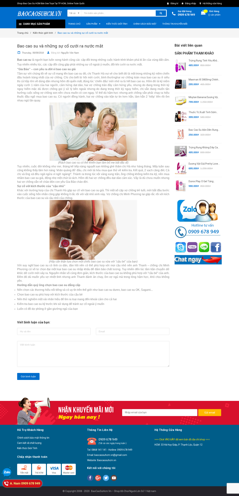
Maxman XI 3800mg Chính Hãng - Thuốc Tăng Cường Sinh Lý (203, 80)
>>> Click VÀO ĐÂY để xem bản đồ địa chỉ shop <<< (182, 439)
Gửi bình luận (28, 376)
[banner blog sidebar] (198, 232)
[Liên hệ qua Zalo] (7, 472)
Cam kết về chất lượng (29, 443)
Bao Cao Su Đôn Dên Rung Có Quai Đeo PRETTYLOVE (203, 130)
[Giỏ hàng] (203, 13)
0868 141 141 (99, 449)
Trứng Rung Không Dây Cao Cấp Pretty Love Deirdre (204, 147)
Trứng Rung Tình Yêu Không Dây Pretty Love (204, 60)
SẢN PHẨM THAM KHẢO (194, 53)
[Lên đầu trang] (232, 487)
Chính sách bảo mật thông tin (33, 437)
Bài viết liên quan (188, 45)
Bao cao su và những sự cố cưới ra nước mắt (60, 46)
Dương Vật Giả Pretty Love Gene (203, 164)
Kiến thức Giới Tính (27, 448)
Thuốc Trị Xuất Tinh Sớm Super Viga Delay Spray (202, 112)
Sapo (174, 491)
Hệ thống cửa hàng (212, 3)
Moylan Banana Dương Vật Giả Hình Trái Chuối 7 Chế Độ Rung (204, 97)
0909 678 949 (186, 14)
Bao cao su (24, 59)
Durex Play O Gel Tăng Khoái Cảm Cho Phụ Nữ (202, 181)
